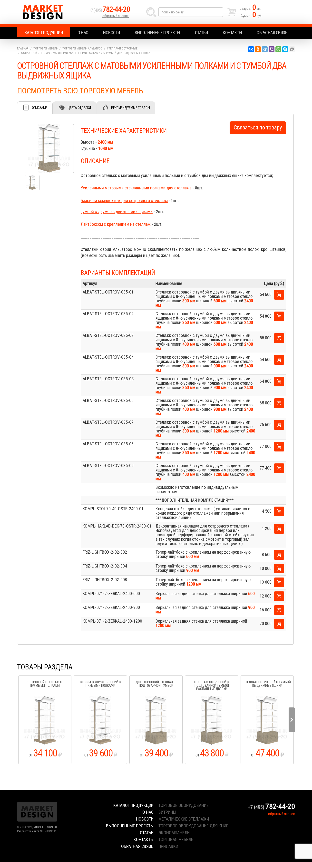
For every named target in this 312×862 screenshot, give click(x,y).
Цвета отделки (79, 108)
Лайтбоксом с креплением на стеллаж (116, 224)
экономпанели (174, 832)
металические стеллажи (183, 819)
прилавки (168, 846)
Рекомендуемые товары (130, 108)
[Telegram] (265, 49)
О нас (83, 32)
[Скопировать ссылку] (292, 49)
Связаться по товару (258, 127)
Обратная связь (272, 32)
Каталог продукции (44, 32)
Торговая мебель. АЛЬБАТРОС (82, 48)
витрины (167, 812)
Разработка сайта (28, 831)
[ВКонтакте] (251, 49)
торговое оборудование (183, 805)
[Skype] (285, 49)
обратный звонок (115, 16)
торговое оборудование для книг (193, 825)
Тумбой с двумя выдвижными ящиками (117, 211)
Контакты (232, 32)
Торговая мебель (45, 48)
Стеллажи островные (122, 48)
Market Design (52, 12)
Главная (23, 48)
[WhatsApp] (278, 49)
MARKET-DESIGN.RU (45, 827)
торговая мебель (176, 839)
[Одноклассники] (258, 49)
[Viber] (271, 49)
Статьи (201, 32)
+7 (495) (109, 10)
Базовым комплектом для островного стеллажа (124, 200)
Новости (111, 32)
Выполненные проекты (157, 32)
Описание (40, 108)
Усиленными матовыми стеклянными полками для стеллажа (136, 187)
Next (292, 719)
